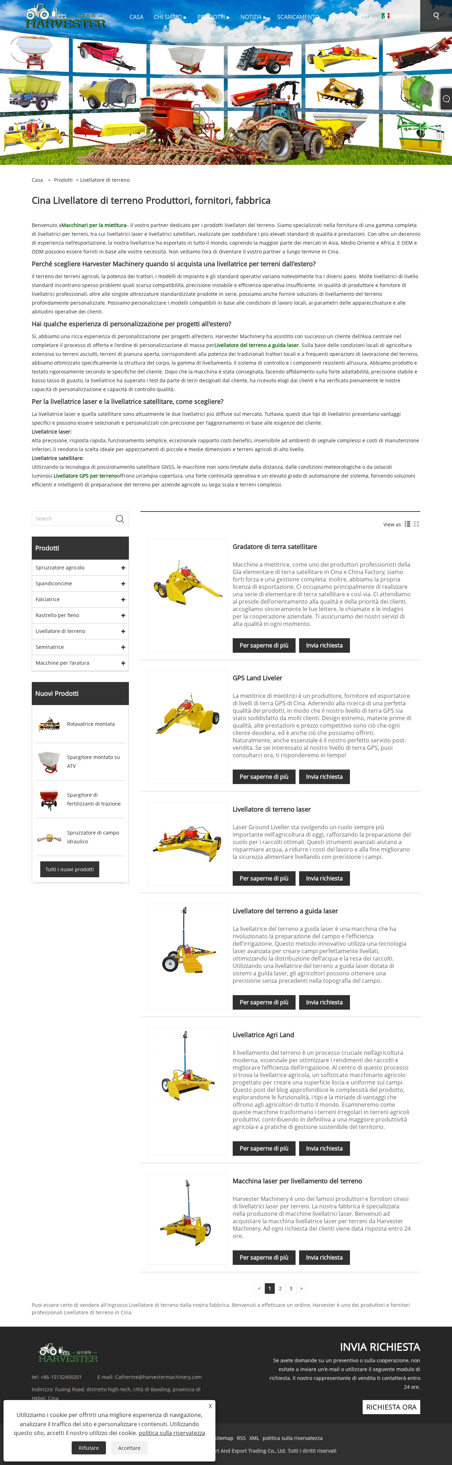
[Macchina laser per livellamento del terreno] (187, 1213)
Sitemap (223, 1438)
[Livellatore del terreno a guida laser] (187, 943)
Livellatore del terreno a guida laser (285, 911)
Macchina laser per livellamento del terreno (297, 1181)
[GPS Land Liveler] (187, 710)
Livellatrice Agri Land (263, 1034)
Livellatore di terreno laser (272, 809)
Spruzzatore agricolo (60, 567)
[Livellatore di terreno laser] (187, 841)
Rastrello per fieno (57, 615)
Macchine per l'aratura (62, 662)
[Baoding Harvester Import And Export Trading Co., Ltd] (63, 15)
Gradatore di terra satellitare (275, 546)
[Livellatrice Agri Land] (187, 1067)
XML (254, 1438)
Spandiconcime (54, 583)
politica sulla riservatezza (293, 1438)
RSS (241, 1438)
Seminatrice (50, 647)
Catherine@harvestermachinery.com (158, 1377)
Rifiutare (89, 1448)
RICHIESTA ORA (391, 1407)
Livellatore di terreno (60, 631)
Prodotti (63, 180)
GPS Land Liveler (257, 678)
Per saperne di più (264, 645)
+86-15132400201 (61, 1377)
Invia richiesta (324, 645)
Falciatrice (48, 599)
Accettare (129, 1448)
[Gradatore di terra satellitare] (187, 578)
